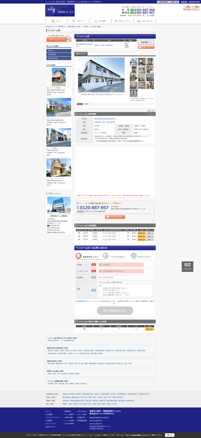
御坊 (102, 45)
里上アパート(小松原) (53, 88)
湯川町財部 (89, 44)
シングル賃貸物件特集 (66, 340)
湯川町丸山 (119, 363)
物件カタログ (50, 427)
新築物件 (68, 411)
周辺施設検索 (82, 420)
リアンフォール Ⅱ (53, 118)
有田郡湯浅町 (99, 350)
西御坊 (77, 374)
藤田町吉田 (60, 363)
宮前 (70, 404)
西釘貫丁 (120, 397)
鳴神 (114, 397)
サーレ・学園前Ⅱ (52, 148)
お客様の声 (81, 417)
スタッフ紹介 (82, 414)
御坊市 (83, 44)
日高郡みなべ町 (73, 353)
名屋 (129, 363)
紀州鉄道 (102, 401)
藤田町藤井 (92, 363)
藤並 (103, 404)
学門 (58, 374)
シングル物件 (69, 420)
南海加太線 (130, 401)
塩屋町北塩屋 (110, 363)
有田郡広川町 (109, 350)
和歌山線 (88, 401)
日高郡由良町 (52, 353)
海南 (94, 404)
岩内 (125, 363)
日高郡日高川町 (84, 353)
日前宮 (109, 404)
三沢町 (99, 397)
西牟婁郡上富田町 (97, 353)
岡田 (89, 397)
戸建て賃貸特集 (53, 340)
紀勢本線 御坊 (53, 58)
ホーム (48, 411)
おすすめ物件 (69, 423)
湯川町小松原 (73, 363)
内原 (94, 397)
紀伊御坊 (64, 374)
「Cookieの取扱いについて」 (139, 435)
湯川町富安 (101, 363)
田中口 (115, 404)
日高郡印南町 (62, 353)
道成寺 (50, 374)
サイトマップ (50, 423)
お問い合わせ (82, 411)
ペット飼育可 (69, 414)
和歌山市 (51, 350)
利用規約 (80, 301)
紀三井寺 (84, 397)
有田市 (62, 350)
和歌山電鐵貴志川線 (77, 401)
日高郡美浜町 (131, 350)
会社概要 (49, 414)
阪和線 (95, 401)
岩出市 (80, 350)
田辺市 (67, 350)
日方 (109, 397)
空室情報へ (145, 42)
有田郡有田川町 (120, 350)
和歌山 (65, 404)
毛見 (105, 397)
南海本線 (122, 401)
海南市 (57, 350)
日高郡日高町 (141, 350)
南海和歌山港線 (112, 401)
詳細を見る (142, 233)
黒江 (89, 404)
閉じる (169, 435)
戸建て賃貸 (69, 417)
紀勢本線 (97, 45)
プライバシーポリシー (93, 301)
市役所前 (71, 374)
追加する (150, 233)
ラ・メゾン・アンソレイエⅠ (56, 178)
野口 (66, 363)
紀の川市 (74, 350)
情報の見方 (151, 111)
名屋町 (85, 363)
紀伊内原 (83, 384)
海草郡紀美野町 (88, 350)
